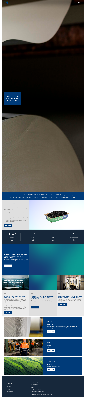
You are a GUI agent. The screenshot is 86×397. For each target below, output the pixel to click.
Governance (34, 379)
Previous (31, 215)
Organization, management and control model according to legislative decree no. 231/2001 (41, 389)
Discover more (51, 331)
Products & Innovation (13, 394)
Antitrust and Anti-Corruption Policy (37, 391)
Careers (49, 345)
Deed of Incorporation (35, 382)
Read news (8, 265)
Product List (50, 324)
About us (9, 383)
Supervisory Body (34, 392)
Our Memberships (10, 391)
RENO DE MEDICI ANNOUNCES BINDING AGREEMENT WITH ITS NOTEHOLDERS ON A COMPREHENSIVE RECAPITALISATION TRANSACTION (42, 296)
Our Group (9, 386)
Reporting (49, 364)
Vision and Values (10, 388)
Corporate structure (34, 384)
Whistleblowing (34, 396)
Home (8, 379)
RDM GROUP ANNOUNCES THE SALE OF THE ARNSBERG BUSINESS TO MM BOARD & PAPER (15, 256)
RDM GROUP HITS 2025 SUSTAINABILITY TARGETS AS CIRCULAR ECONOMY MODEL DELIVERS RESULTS (14, 296)
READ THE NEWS (8, 225)
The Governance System (35, 385)
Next (82, 215)
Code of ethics (33, 387)
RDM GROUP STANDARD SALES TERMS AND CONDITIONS (41, 394)
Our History (9, 389)
